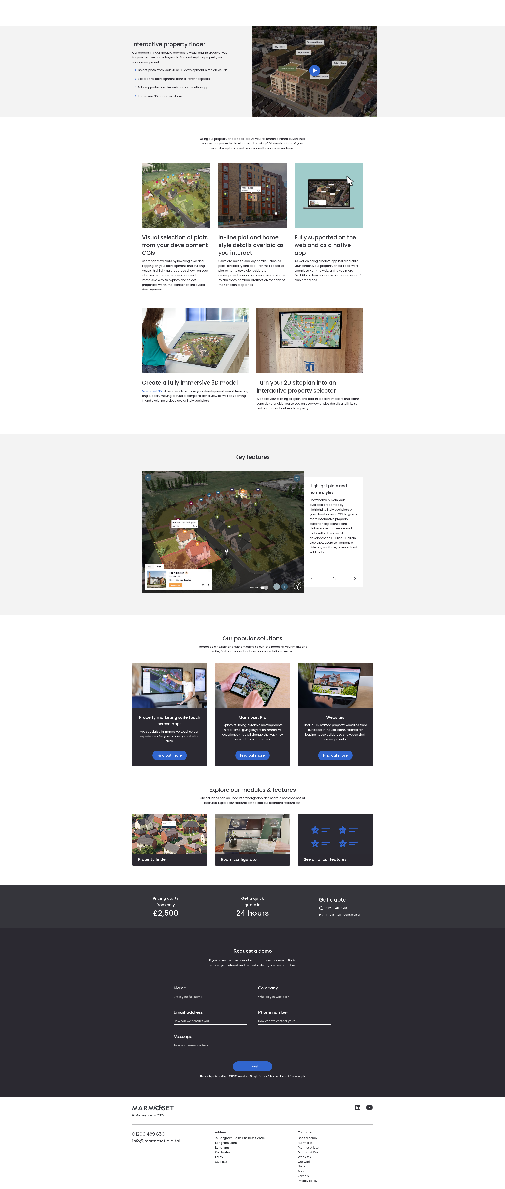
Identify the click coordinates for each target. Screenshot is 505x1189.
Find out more (169, 755)
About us (304, 1171)
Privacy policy (307, 1181)
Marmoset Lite (308, 1147)
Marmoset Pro (308, 1152)
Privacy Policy (266, 1076)
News (302, 1166)
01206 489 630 (336, 908)
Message (183, 1036)
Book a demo (307, 1138)
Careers (303, 1176)
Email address (188, 1012)
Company (268, 988)
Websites (304, 1157)
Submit (252, 1066)
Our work (304, 1162)
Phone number (273, 1012)
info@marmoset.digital (343, 915)
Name (180, 988)
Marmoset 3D (152, 391)
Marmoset (305, 1143)
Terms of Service (289, 1076)
